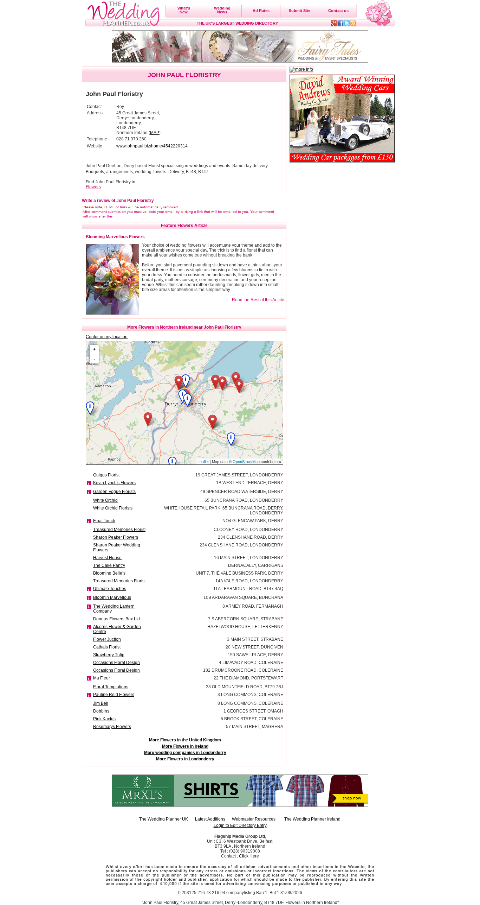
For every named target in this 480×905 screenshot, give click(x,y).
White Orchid (105, 500)
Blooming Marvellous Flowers (115, 236)
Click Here (249, 856)
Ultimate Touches (109, 588)
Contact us (338, 10)
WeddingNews (222, 10)
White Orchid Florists (112, 508)
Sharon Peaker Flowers (115, 537)
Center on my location (107, 336)
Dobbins (101, 711)
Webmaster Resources (253, 819)
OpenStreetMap (246, 462)
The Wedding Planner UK (163, 819)
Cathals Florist (107, 647)
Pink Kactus (104, 718)
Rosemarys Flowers (112, 726)
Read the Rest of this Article (258, 299)
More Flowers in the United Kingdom (185, 740)
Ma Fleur (101, 678)
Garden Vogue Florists (114, 491)
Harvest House (107, 557)
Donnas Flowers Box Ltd (116, 618)
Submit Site (299, 10)
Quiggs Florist (106, 475)
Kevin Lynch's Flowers (114, 482)
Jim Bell (100, 703)
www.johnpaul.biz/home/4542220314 (152, 146)
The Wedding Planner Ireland (312, 819)
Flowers (93, 186)
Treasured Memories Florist (119, 529)
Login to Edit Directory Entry (240, 825)
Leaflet (203, 462)
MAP (154, 132)
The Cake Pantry (109, 565)
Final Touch (104, 520)
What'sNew (183, 10)
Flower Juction (107, 639)
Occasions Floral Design (116, 662)
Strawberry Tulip (108, 654)
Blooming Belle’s (109, 573)
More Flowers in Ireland (185, 746)
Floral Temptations (110, 686)
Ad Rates (261, 10)
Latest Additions (210, 819)
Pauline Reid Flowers (113, 694)
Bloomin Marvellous (112, 597)
